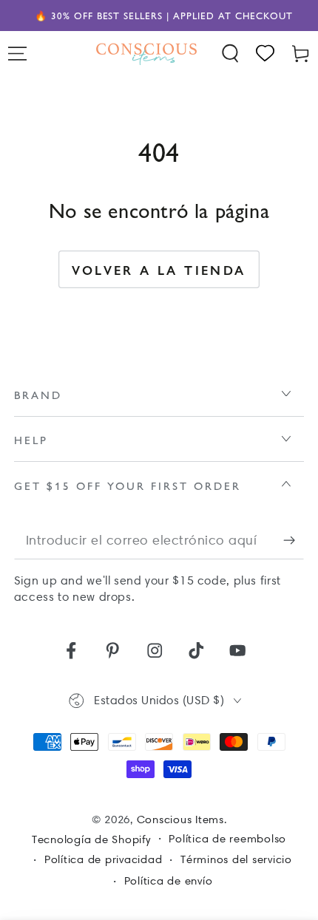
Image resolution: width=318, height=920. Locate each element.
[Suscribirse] (294, 540)
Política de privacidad (103, 859)
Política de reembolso (227, 838)
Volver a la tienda (159, 270)
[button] (230, 53)
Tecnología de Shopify (91, 839)
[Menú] (17, 53)
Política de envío (168, 880)
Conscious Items (180, 819)
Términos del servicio (236, 859)
